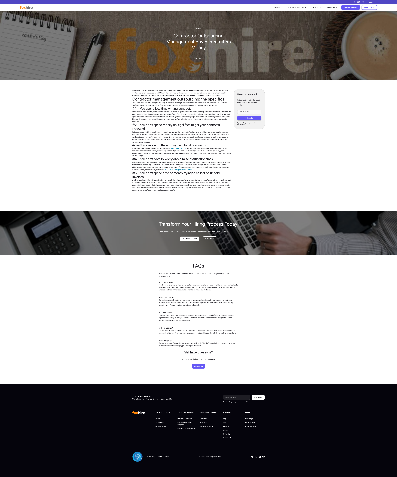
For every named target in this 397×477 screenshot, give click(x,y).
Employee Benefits (161, 426)
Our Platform (159, 422)
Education (203, 419)
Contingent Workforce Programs (185, 424)
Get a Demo (209, 239)
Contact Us (198, 366)
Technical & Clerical (206, 426)
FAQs (224, 422)
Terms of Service (163, 456)
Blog (224, 419)
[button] (372, 2)
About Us (226, 426)
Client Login (249, 419)
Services (158, 419)
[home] (30, 7)
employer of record (178, 148)
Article (198, 28)
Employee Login (250, 426)
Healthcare (203, 422)
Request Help (227, 438)
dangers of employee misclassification (179, 170)
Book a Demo (369, 7)
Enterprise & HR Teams (185, 419)
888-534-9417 (359, 2)
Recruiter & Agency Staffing (187, 428)
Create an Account (351, 7)
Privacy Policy (150, 456)
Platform (277, 7)
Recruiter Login (250, 422)
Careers (225, 430)
